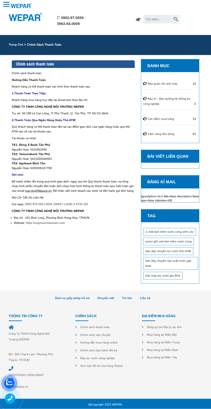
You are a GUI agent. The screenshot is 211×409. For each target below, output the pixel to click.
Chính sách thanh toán (95, 327)
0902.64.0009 (68, 24)
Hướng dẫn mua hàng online (99, 342)
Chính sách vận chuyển (95, 335)
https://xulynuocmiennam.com (45, 222)
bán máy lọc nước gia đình (162, 275)
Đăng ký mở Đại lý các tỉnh (164, 327)
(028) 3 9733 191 (77, 204)
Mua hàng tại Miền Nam (162, 350)
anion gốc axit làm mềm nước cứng (168, 241)
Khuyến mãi (105, 298)
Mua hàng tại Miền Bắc (162, 334)
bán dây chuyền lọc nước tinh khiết (168, 251)
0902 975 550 (34, 204)
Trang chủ (16, 44)
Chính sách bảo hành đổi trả (98, 350)
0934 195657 (54, 204)
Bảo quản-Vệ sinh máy (162, 83)
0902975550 (17, 375)
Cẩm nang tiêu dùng (161, 134)
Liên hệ (145, 298)
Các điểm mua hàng (161, 118)
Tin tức (127, 298)
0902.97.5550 (72, 18)
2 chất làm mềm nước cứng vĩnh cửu (169, 231)
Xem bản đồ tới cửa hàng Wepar (101, 365)
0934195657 (36, 375)
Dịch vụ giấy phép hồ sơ (72, 298)
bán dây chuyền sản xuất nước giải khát (168, 263)
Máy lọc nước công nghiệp (97, 358)
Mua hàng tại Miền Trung (163, 342)
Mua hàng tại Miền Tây (162, 357)
